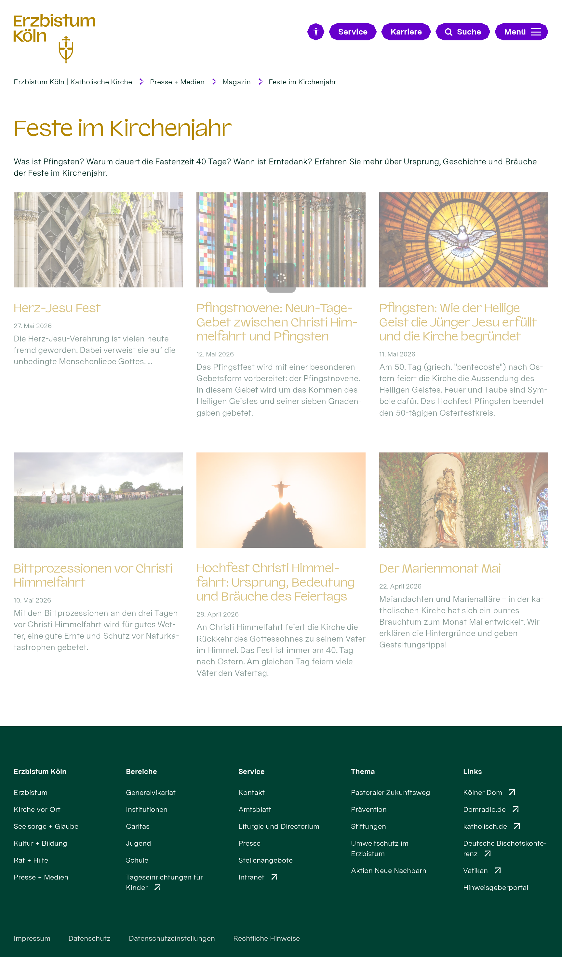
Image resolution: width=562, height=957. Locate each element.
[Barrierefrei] (316, 31)
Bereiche (141, 771)
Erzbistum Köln (40, 771)
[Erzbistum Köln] (54, 38)
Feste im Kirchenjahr (302, 81)
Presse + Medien (177, 81)
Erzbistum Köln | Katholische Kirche (73, 81)
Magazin (236, 81)
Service (251, 771)
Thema (363, 771)
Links (472, 771)
